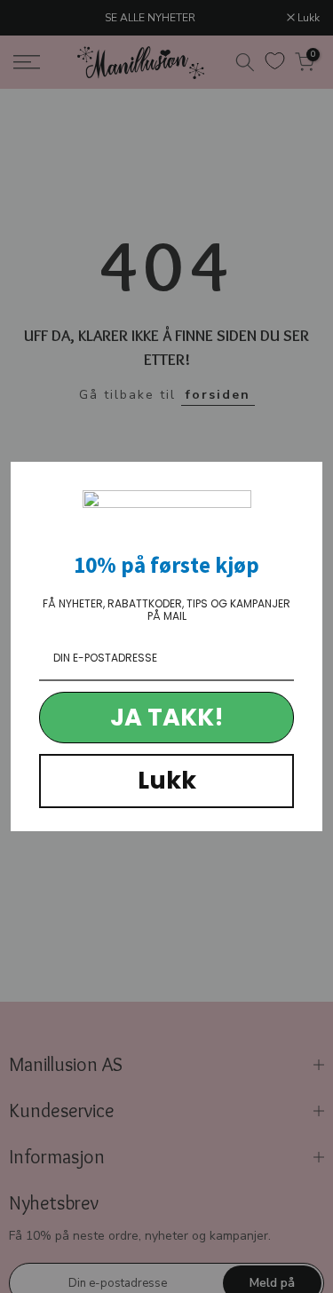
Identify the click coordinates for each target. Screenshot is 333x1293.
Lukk (167, 780)
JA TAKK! (167, 717)
